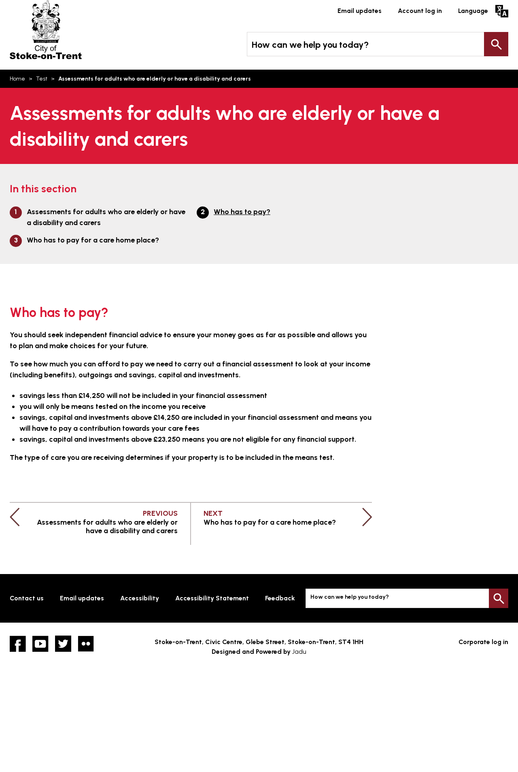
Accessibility (139, 598)
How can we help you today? (310, 44)
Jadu (299, 651)
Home (17, 78)
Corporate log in (483, 642)
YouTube (40, 644)
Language (473, 11)
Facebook (18, 644)
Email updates (360, 11)
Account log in (420, 11)
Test (41, 78)
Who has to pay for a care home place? (93, 240)
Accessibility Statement (212, 598)
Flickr (86, 644)
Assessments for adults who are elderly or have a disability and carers (106, 217)
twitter (63, 644)
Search (496, 44)
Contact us (27, 598)
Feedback (280, 598)
